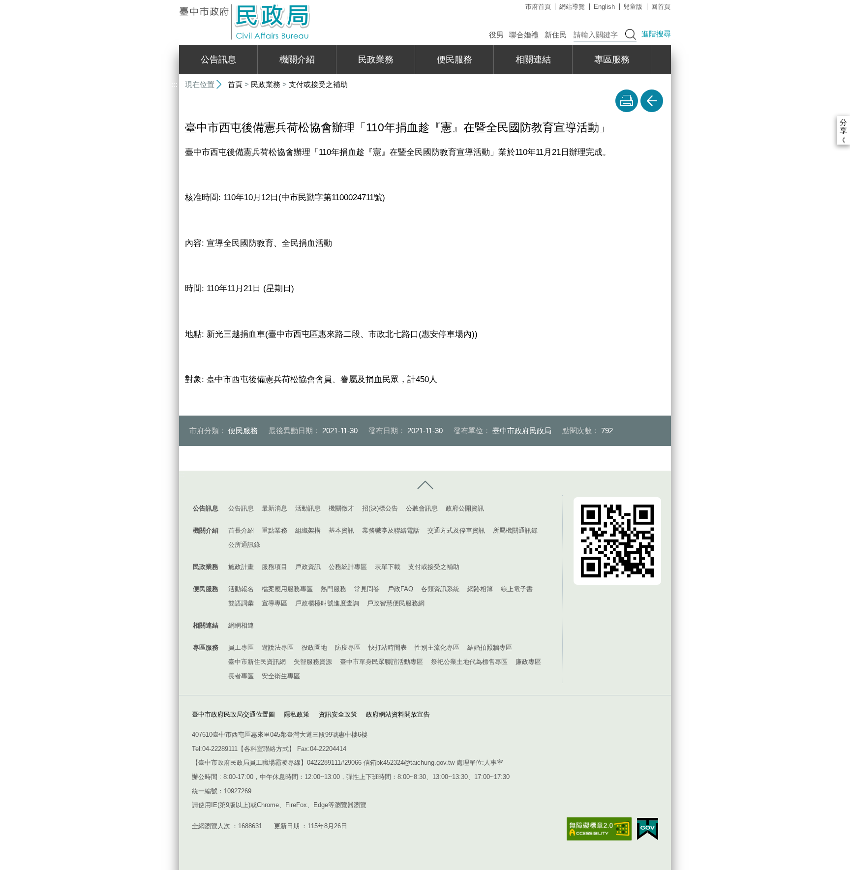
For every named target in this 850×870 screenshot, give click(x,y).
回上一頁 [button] (651, 101)
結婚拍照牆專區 (489, 647)
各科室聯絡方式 (266, 748)
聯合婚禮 (524, 34)
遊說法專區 (278, 647)
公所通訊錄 (244, 544)
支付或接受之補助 (318, 84)
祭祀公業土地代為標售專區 (469, 661)
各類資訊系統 (440, 589)
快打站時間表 (387, 647)
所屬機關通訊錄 (515, 530)
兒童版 (632, 6)
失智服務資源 (313, 661)
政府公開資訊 (465, 508)
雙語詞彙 (241, 603)
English (604, 6)
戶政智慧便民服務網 (396, 603)
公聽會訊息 (422, 508)
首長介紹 (241, 530)
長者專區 (241, 676)
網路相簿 (480, 589)
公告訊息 (218, 59)
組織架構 (308, 530)
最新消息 (274, 508)
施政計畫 (241, 566)
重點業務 (274, 530)
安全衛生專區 (281, 676)
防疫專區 (348, 647)
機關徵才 (341, 508)
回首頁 (660, 6)
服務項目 (274, 566)
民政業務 (376, 59)
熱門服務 (333, 589)
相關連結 (533, 59)
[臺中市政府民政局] (245, 21)
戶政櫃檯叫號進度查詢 (327, 603)
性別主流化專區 (437, 647)
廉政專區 (528, 661)
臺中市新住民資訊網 (257, 661)
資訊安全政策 (338, 714)
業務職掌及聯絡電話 (391, 530)
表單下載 (387, 566)
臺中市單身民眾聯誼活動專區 (381, 661)
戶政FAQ (400, 589)
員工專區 (241, 647)
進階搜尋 (656, 34)
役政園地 (314, 647)
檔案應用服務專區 (287, 589)
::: (175, 4)
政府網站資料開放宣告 (398, 714)
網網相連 (241, 625)
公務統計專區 (348, 566)
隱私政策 (296, 714)
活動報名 (241, 589)
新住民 (556, 34)
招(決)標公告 (380, 508)
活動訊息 (308, 508)
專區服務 (612, 59)
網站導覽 (572, 6)
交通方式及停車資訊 (456, 530)
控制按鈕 (425, 485)
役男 (496, 34)
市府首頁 (538, 6)
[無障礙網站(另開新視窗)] (599, 828)
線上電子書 (517, 589)
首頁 (235, 84)
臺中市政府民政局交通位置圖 (233, 714)
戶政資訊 (308, 566)
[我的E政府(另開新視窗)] (647, 829)
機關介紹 (297, 59)
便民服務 (454, 59)
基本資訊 (341, 530)
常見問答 (367, 589)
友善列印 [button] (626, 101)
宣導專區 (274, 603)
